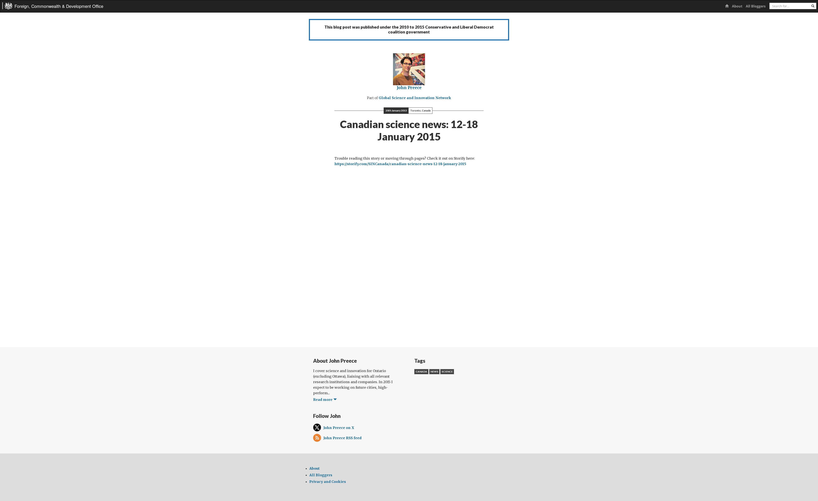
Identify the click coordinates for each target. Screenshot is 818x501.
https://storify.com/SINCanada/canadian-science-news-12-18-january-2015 (400, 164)
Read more (323, 399)
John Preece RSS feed (342, 438)
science (447, 371)
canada (421, 371)
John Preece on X (338, 428)
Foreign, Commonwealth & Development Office (58, 6)
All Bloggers (756, 6)
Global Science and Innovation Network (415, 98)
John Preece (409, 87)
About (737, 6)
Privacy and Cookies (327, 481)
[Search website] (812, 6)
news (434, 371)
